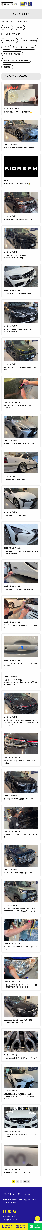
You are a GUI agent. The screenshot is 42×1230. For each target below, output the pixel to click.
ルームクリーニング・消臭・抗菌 (16, 60)
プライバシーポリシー (10, 1216)
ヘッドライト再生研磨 (12, 53)
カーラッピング (9, 40)
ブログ (6, 47)
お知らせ (7, 27)
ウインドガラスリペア (12, 34)
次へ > (26, 1181)
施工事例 (7, 67)
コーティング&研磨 (29, 40)
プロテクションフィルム (25, 47)
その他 (19, 27)
